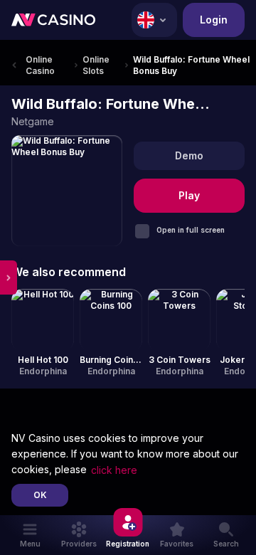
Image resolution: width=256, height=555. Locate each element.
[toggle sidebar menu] (8, 277)
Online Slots (96, 65)
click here (114, 470)
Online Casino (40, 65)
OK (40, 495)
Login (214, 20)
